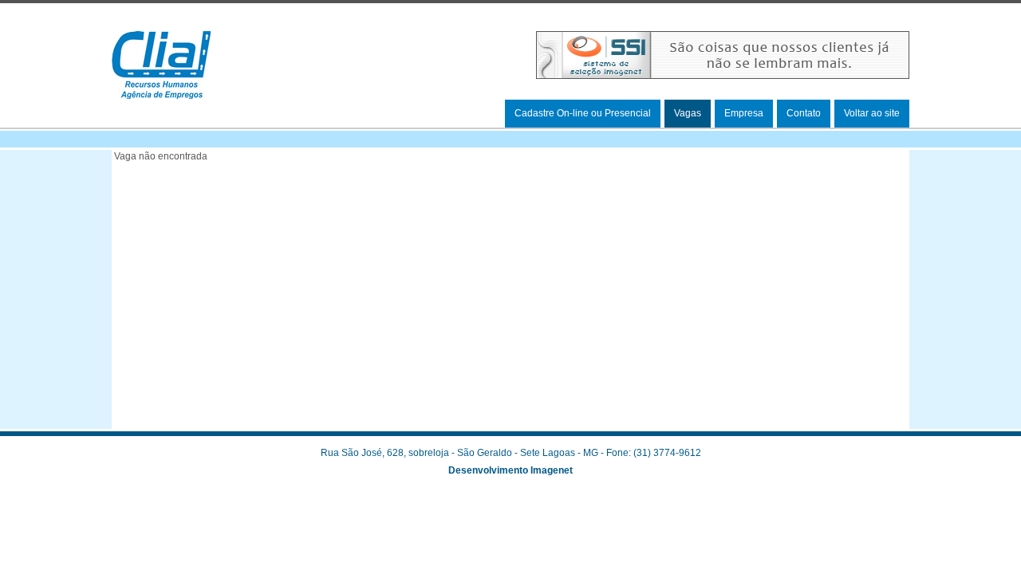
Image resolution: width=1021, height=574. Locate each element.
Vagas (687, 113)
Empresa (743, 113)
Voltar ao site (872, 113)
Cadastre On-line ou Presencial (582, 113)
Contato (803, 113)
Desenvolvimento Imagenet (510, 470)
